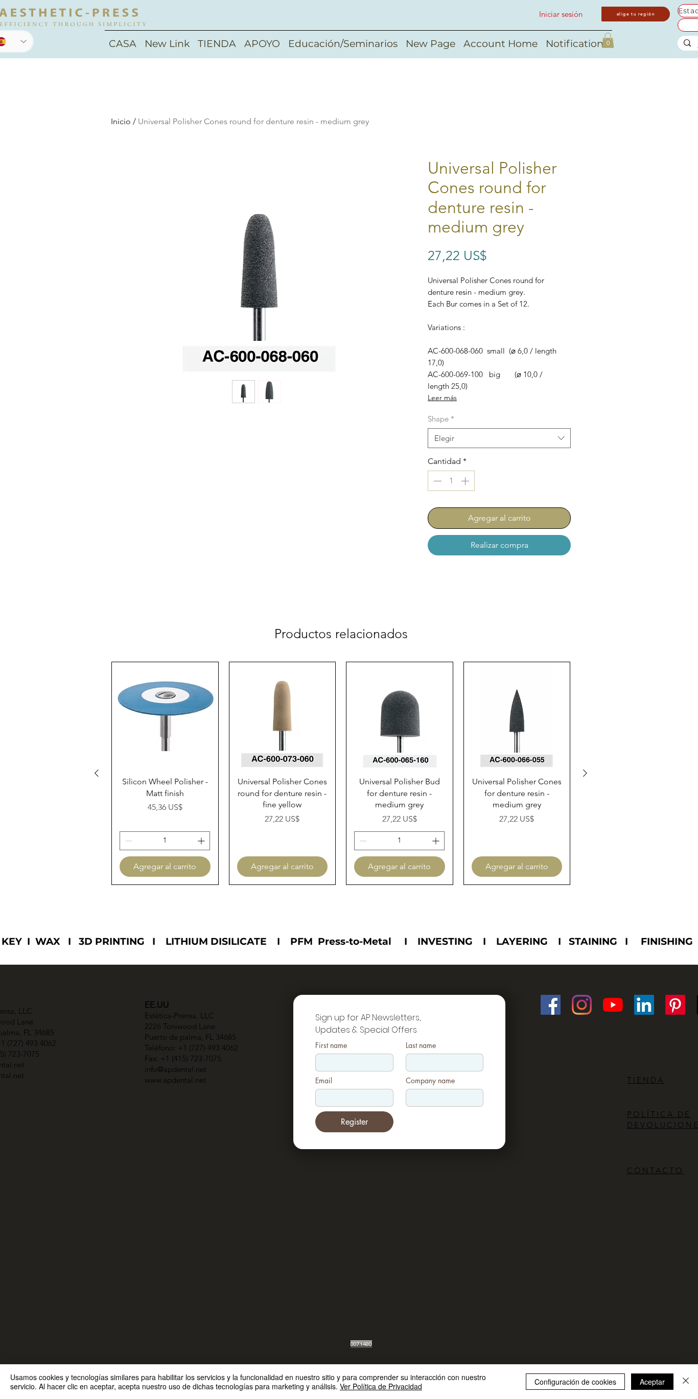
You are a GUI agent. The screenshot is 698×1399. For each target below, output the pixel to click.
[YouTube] (613, 1005)
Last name (421, 1045)
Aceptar (652, 1382)
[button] (607, 40)
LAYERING (522, 941)
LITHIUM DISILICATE (216, 941)
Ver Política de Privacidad (381, 1386)
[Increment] (466, 481)
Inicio (121, 121)
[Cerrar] (686, 1381)
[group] (340, 773)
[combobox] (499, 438)
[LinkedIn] (644, 1005)
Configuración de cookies (575, 1382)
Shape (441, 419)
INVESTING (445, 941)
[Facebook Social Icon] (551, 1005)
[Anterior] (96, 773)
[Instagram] (582, 1005)
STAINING (593, 941)
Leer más (442, 397)
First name (331, 1045)
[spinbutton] (451, 481)
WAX (47, 941)
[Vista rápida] (165, 715)
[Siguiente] (585, 773)
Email (323, 1080)
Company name (430, 1080)
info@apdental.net (175, 1069)
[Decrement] (436, 481)
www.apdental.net (175, 1080)
